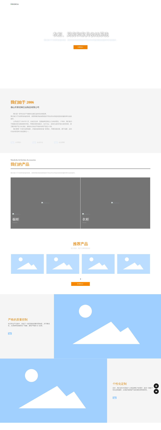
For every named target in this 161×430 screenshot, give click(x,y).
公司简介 (18, 139)
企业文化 (40, 139)
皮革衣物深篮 (62, 275)
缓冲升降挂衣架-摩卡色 (133, 275)
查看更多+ (80, 47)
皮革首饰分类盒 (27, 275)
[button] (16, 83)
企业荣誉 (62, 139)
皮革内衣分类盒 (98, 275)
